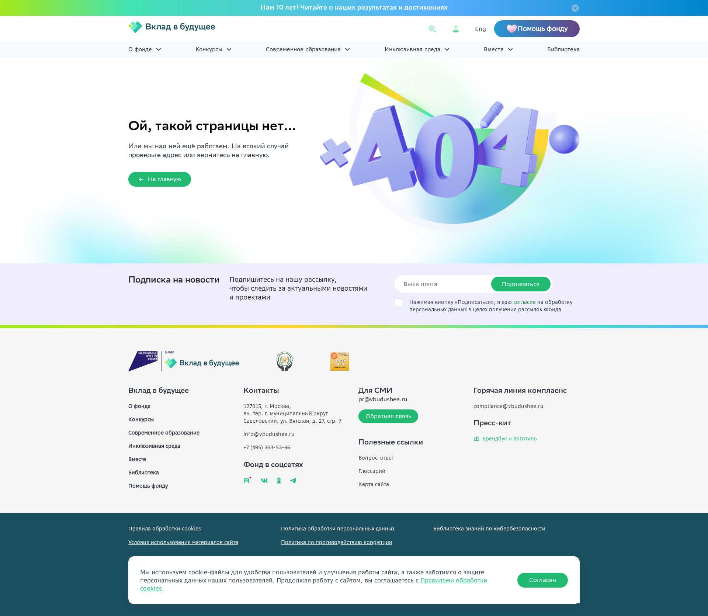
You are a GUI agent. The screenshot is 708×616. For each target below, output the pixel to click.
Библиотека (563, 49)
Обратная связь (388, 416)
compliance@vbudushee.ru (508, 406)
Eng (480, 28)
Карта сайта (373, 484)
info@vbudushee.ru (269, 434)
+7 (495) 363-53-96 (266, 447)
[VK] (264, 480)
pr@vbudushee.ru (382, 400)
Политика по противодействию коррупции (336, 542)
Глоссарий (371, 471)
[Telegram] (293, 480)
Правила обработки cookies (164, 528)
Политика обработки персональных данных (338, 528)
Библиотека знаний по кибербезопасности (489, 528)
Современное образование (303, 49)
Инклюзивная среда (412, 49)
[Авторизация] (455, 28)
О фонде (140, 49)
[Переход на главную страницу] (171, 29)
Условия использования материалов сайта (183, 542)
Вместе (494, 49)
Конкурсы (208, 49)
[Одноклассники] (279, 480)
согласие (524, 302)
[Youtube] (247, 480)
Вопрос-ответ (376, 457)
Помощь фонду (148, 485)
